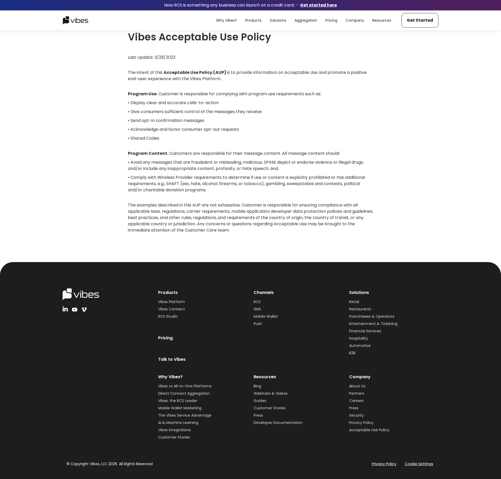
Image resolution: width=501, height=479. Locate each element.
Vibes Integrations (174, 430)
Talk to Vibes (172, 359)
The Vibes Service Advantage (184, 415)
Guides (260, 400)
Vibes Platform (171, 301)
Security (356, 415)
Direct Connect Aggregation (184, 393)
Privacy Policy (361, 422)
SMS (257, 309)
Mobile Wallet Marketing (179, 408)
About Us (357, 386)
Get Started (420, 20)
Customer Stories (174, 437)
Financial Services (365, 331)
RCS (257, 301)
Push (258, 323)
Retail (354, 301)
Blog (257, 386)
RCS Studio (168, 316)
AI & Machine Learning (178, 422)
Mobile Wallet (266, 316)
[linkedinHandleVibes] (65, 308)
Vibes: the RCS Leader (177, 400)
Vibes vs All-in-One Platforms (185, 386)
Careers (356, 400)
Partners (356, 393)
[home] (75, 20)
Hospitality (358, 338)
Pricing (165, 338)
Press (258, 415)
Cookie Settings (419, 463)
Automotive (360, 345)
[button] (226, 20)
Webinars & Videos (271, 393)
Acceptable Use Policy (369, 430)
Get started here (318, 5)
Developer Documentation (278, 422)
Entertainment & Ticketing (373, 323)
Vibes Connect (171, 309)
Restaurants (360, 309)
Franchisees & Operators (371, 316)
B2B (352, 353)
